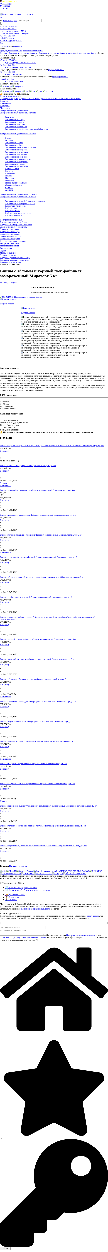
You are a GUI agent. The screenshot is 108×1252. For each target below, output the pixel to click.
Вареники (9, 117)
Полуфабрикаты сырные (11, 220)
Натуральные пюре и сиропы (13, 241)
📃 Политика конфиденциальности (21, 887)
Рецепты (27, 98)
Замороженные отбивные (16, 152)
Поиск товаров (10, 20)
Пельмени (9, 180)
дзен (40, 91)
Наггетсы (9, 178)
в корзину (4, 46)
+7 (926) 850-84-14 (8, 29)
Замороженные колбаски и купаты (20, 147)
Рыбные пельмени (13, 215)
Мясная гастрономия (9, 246)
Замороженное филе (14, 145)
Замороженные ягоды (9, 231)
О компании (37, 51)
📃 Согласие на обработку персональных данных (27, 890)
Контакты (27, 51)
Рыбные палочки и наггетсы (18, 213)
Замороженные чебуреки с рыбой (20, 203)
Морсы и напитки (8, 253)
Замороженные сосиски (16, 157)
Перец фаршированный (16, 183)
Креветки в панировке (15, 206)
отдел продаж (93, 916)
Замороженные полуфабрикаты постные (18, 194)
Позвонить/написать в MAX (13, 31)
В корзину (4, 451)
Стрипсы (9, 187)
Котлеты (9, 171)
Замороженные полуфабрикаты (23, 53)
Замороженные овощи (10, 234)
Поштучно (4, 106)
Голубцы (9, 140)
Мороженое (5, 108)
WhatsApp (6, 3)
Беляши (8, 138)
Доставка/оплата (14, 51)
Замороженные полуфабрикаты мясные (18, 133)
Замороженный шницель (16, 166)
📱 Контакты (11, 900)
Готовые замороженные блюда (13, 222)
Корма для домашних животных (14, 260)
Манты (8, 176)
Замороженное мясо (14, 143)
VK (27, 91)
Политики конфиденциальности (80, 935)
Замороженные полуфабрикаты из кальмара (25, 201)
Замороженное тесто (14, 122)
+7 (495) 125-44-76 (8, 26)
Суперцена (5, 98)
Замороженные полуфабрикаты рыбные (18, 197)
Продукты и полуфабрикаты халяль (16, 224)
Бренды (3, 51)
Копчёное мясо (12, 169)
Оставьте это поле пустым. (59, 937)
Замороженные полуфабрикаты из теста (57, 53)
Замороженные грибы (10, 239)
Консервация (6, 248)
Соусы (3, 250)
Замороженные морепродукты (13, 227)
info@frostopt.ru (7, 38)
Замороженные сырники (16, 127)
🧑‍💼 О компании (12, 897)
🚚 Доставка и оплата (15, 895)
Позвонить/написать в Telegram (14, 33)
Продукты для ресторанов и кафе (15, 257)
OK (33, 91)
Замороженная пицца (14, 119)
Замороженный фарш (14, 164)
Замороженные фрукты (10, 236)
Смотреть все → (18, 866)
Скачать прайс (74, 98)
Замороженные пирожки (16, 154)
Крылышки (10, 173)
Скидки (13, 98)
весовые (3, 282)
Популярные (5, 103)
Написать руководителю (11, 40)
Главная (3, 53)
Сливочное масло (8, 255)
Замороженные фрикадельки (18, 159)
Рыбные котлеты (12, 210)
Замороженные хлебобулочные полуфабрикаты (26, 129)
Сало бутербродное (14, 185)
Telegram (6, 6)
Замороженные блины (87, 53)
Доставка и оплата (48, 98)
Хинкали (9, 190)
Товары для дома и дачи (10, 262)
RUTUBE (49, 91)
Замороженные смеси (9, 229)
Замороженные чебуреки (16, 161)
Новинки (4, 101)
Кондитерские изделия (10, 243)
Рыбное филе (11, 208)
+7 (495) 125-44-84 (8, 36)
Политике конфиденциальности (35, 909)
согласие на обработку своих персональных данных (23, 937)
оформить (17, 46)
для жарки (12, 282)
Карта (5, 8)
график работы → (56, 69)
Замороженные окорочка (16, 150)
